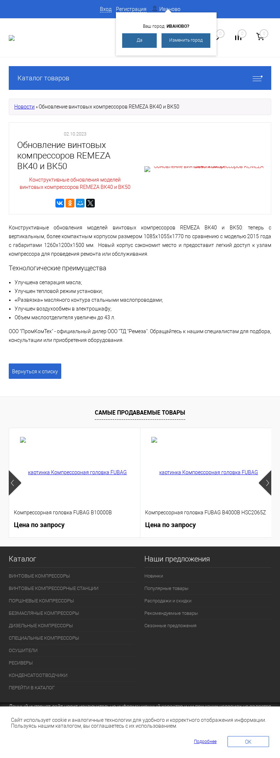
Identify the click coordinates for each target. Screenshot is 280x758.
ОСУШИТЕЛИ (23, 650)
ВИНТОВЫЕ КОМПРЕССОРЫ (39, 576)
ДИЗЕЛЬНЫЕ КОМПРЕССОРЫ (41, 625)
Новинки (153, 576)
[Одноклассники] (70, 203)
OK (248, 742)
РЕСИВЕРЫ (21, 663)
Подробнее (205, 741)
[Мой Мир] (80, 203)
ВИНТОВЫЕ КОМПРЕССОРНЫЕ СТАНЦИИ (53, 588)
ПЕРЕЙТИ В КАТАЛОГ (32, 687)
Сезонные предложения (170, 625)
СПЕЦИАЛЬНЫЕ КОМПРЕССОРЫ (44, 638)
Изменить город (186, 40)
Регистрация (131, 9)
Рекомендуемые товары (171, 613)
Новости (24, 107)
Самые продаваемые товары (140, 412)
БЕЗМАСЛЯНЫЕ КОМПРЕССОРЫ (44, 613)
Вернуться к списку (35, 371)
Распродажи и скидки (167, 600)
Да (139, 40)
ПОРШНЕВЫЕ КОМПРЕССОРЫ (41, 600)
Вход (106, 9)
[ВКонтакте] (59, 203)
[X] (90, 203)
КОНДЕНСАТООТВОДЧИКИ (38, 675)
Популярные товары (166, 588)
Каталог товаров (43, 78)
